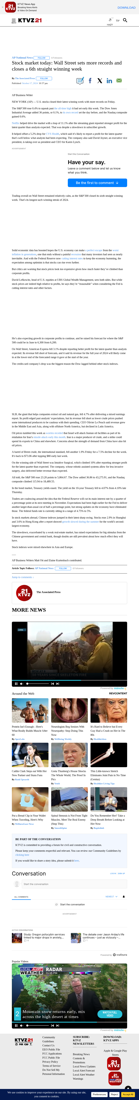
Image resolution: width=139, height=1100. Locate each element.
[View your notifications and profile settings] (123, 896)
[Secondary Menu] (16, 20)
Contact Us (48, 1045)
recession (76, 254)
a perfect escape (94, 250)
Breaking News (81, 1054)
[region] (69, 914)
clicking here (22, 854)
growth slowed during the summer (81, 521)
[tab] (21, 897)
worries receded (54, 433)
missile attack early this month (49, 437)
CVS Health (52, 133)
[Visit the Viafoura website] (120, 954)
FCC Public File (51, 1057)
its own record (70, 112)
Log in (113, 873)
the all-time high (63, 108)
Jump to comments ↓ (23, 577)
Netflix (15, 123)
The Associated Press (25, 78)
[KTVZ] (32, 20)
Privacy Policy (50, 1061)
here (76, 860)
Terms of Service (51, 1065)
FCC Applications (52, 1053)
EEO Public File (51, 1049)
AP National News (44, 568)
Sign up (121, 873)
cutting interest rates (72, 258)
